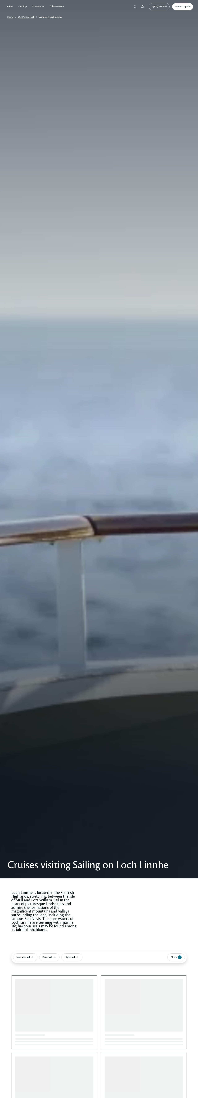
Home (10, 17)
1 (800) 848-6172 (159, 6)
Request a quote (183, 6)
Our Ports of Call (26, 17)
